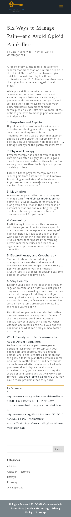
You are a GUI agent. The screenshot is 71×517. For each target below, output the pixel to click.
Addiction (12, 466)
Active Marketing (38, 508)
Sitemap (40, 512)
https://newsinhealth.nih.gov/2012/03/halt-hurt (35, 405)
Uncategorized (16, 54)
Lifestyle (11, 476)
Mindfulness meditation (40, 198)
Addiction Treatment (18, 471)
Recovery (12, 482)
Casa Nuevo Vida (21, 51)
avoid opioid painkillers (38, 376)
